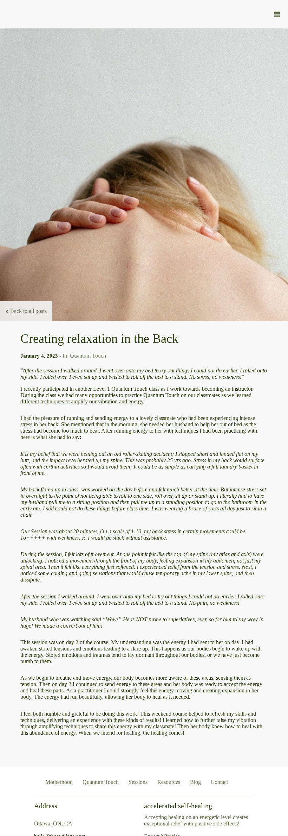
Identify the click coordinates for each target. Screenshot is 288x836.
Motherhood (59, 782)
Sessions (138, 782)
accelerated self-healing (178, 806)
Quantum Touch (101, 782)
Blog (195, 782)
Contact (219, 782)
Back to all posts (28, 311)
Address (45, 806)
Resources (168, 782)
